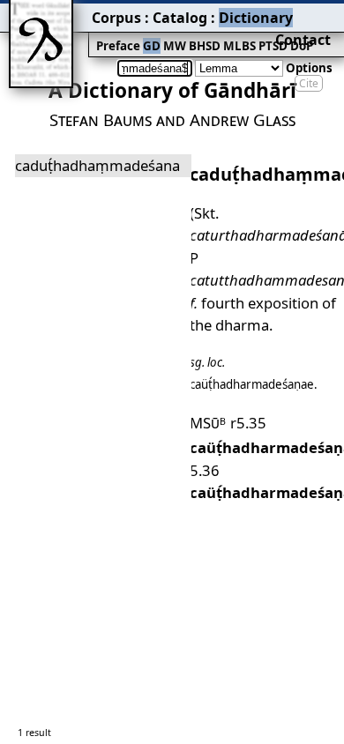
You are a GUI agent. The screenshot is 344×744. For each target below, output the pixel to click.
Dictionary (256, 17)
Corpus (116, 17)
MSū (208, 423)
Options (309, 68)
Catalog (180, 17)
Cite (308, 83)
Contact (303, 39)
